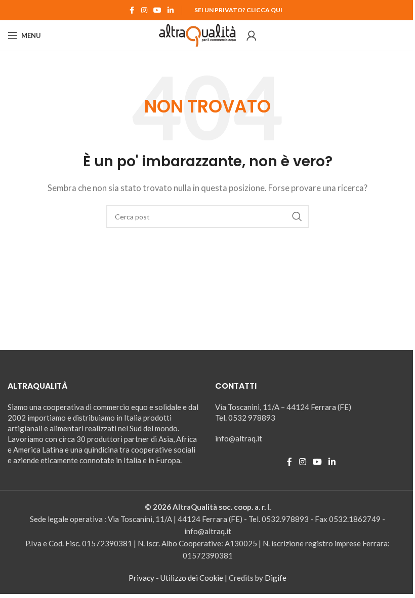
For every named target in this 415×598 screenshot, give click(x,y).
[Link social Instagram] (144, 10)
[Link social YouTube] (157, 10)
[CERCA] (297, 216)
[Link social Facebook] (132, 10)
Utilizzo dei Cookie (191, 577)
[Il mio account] (251, 35)
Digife (275, 577)
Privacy (141, 577)
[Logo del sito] (197, 34)
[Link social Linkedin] (170, 10)
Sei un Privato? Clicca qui (238, 10)
